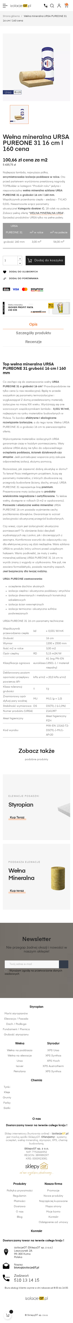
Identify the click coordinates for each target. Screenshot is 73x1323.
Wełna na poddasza (19, 1050)
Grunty (7, 1097)
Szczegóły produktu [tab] (33, 333)
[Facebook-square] (29, 1308)
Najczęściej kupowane (53, 1201)
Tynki (7, 1087)
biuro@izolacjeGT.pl (26, 1267)
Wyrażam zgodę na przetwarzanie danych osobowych (33, 972)
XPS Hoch (53, 1061)
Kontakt (53, 1217)
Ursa (20, 1061)
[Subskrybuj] (63, 964)
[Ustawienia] (59, 6)
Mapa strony (53, 1206)
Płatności (19, 1201)
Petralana (20, 1071)
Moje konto (53, 1211)
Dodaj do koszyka (48, 260)
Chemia (36, 1080)
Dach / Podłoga (16, 1024)
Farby (7, 1103)
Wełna (19, 1043)
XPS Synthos (53, 1055)
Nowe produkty (53, 1196)
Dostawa (19, 1206)
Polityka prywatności (20, 1190)
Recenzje (33, 342)
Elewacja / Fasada (16, 1019)
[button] (17, 817)
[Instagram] (36, 1308)
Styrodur (53, 1043)
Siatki (7, 1108)
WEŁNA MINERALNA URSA (46, 213)
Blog (20, 1217)
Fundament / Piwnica (16, 1029)
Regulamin (19, 1196)
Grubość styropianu (16, 1034)
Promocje (53, 1190)
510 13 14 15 (26, 1280)
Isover (20, 1066)
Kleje (7, 1092)
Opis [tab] (33, 325)
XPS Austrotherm (53, 1066)
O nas (20, 1211)
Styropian (36, 1007)
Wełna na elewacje (19, 1055)
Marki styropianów (16, 1013)
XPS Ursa (53, 1050)
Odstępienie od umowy (53, 1222)
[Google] (43, 1308)
